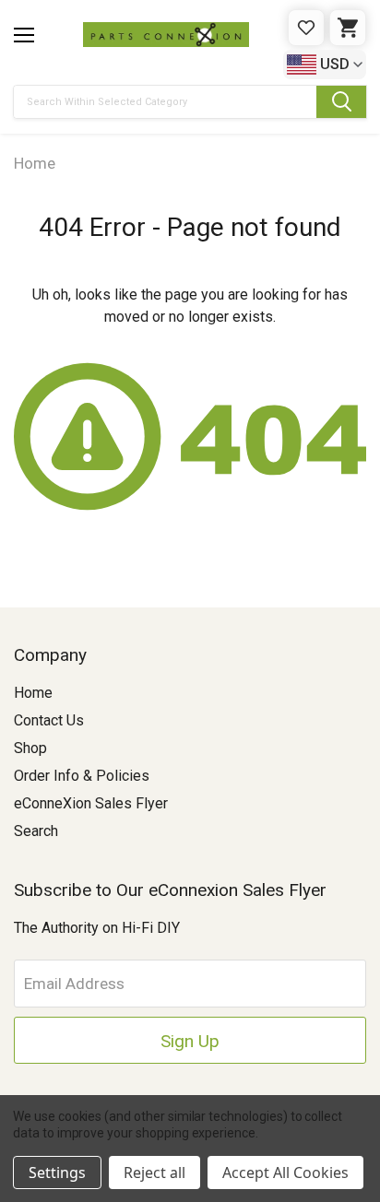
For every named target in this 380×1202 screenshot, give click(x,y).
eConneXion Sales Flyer (91, 803)
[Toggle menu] (24, 35)
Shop (30, 748)
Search (36, 831)
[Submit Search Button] (341, 102)
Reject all (154, 1172)
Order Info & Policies (81, 775)
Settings (57, 1172)
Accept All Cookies (285, 1172)
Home (33, 692)
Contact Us (49, 720)
